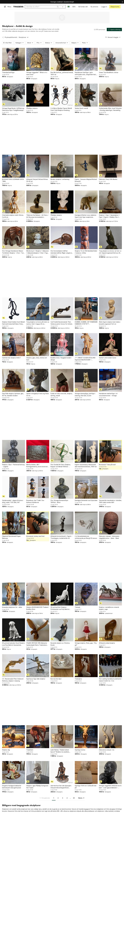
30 (74, 798)
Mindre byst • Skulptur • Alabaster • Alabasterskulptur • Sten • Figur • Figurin (37, 252)
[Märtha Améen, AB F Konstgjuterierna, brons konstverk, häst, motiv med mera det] (37, 451)
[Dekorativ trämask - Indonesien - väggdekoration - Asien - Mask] (110, 523)
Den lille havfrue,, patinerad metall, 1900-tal (62, 73)
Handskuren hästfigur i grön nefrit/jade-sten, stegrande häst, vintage (85, 73)
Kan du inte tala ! (56, 679)
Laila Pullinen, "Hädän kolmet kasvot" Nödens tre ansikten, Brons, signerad (60, 751)
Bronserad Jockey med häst (35, 536)
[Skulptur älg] (13, 736)
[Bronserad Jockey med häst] (38, 523)
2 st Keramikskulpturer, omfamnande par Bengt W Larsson (86, 537)
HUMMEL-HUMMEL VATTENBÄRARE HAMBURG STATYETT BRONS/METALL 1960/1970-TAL (86, 323)
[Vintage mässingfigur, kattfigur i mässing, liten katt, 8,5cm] (86, 380)
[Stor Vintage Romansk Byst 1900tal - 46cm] (62, 487)
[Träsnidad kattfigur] (13, 59)
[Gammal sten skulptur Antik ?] (13, 344)
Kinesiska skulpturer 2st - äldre (12, 607)
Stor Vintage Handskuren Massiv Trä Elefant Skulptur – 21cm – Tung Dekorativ (13, 252)
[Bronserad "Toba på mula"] (110, 451)
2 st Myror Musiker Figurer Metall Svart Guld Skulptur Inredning (61, 109)
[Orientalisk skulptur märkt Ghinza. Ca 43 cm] (13, 201)
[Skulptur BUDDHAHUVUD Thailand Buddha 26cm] (37, 594)
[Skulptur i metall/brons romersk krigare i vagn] (110, 594)
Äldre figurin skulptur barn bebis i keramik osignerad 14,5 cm (109, 323)
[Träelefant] (37, 736)
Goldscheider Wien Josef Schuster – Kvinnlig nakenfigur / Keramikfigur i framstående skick (110, 109)
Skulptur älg (6, 750)
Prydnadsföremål (11, 37)
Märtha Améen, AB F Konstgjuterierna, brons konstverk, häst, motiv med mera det (37, 466)
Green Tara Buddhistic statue (108, 72)
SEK (73, 6)
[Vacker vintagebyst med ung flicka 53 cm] (37, 380)
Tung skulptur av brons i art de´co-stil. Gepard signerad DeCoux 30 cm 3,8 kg (110, 252)
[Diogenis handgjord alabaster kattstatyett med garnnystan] (13, 772)
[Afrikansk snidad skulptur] (110, 629)
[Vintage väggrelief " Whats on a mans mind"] (37, 59)
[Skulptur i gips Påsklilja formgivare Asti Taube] (37, 772)
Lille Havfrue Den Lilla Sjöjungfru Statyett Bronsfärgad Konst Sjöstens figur (61, 787)
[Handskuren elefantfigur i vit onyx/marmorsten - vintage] (110, 380)
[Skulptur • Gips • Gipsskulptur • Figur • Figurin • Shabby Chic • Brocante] (110, 201)
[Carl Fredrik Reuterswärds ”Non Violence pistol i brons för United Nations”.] (62, 308)
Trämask (77, 607)
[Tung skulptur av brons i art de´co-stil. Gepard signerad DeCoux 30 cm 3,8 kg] (110, 237)
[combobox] (42, 6)
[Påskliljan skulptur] (37, 95)
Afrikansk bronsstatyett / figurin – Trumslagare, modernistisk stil (61, 537)
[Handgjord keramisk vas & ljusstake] (86, 487)
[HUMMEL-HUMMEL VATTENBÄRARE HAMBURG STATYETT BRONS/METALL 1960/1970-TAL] (86, 308)
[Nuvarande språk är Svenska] (68, 6)
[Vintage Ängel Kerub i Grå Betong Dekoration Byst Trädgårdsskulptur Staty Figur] (13, 95)
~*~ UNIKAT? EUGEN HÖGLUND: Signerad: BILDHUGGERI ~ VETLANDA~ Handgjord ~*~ (85, 359)
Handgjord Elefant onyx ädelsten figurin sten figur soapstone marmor (85, 216)
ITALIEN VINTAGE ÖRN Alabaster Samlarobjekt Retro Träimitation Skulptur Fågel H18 (36, 644)
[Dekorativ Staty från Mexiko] (110, 166)
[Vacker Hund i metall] (86, 95)
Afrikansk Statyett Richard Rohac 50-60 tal (37, 180)
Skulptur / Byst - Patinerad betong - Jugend (13, 465)
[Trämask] (86, 594)
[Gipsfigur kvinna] (86, 736)
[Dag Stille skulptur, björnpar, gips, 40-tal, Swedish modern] (13, 380)
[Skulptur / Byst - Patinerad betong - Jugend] (13, 451)
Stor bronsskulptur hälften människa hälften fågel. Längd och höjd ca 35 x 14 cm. (62, 252)
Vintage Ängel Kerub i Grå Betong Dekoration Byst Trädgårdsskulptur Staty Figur (13, 109)
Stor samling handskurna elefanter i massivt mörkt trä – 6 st (110, 680)
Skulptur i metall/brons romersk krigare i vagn (109, 608)
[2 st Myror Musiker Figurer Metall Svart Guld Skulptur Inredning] (62, 95)
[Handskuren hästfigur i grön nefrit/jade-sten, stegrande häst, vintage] (86, 59)
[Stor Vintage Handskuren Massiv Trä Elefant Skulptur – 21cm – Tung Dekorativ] (13, 237)
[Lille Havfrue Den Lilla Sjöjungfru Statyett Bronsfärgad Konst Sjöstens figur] (62, 772)
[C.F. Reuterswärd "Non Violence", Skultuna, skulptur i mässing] (13, 665)
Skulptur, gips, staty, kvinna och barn (36, 359)
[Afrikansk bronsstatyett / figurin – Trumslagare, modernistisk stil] (62, 523)
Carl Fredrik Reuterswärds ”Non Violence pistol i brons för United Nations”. (61, 323)
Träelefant (29, 750)
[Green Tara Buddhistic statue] (110, 59)
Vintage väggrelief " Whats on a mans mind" (36, 73)
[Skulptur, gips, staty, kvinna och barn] (37, 344)
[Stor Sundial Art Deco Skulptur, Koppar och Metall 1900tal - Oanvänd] (62, 451)
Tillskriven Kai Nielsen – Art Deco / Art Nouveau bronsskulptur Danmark (37, 216)
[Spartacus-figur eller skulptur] (37, 665)
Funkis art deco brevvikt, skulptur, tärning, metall (61, 394)
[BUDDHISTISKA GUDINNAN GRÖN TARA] (13, 166)
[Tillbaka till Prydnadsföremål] (3, 37)
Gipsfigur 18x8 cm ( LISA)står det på (85, 787)
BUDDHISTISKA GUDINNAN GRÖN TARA (13, 180)
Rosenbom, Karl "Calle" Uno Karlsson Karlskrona (35, 501)
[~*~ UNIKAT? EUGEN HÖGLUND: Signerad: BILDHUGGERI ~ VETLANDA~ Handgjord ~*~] (86, 344)
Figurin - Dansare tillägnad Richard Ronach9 (86, 180)
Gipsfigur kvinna (80, 750)
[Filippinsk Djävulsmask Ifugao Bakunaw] (13, 523)
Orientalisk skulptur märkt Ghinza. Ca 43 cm (13, 216)
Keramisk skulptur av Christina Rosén (60, 644)
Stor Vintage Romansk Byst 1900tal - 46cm (59, 501)
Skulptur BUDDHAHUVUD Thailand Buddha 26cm (37, 608)
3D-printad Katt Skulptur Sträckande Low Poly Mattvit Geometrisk (60, 608)
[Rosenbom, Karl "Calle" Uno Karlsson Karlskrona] (37, 487)
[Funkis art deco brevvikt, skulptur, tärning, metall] (62, 380)
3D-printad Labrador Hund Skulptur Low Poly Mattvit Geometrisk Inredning (13, 644)
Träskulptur (78, 679)
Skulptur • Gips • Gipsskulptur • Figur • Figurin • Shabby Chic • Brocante (109, 216)
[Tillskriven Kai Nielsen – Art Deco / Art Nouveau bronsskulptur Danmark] (37, 201)
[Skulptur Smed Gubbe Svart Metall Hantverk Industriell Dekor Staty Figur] (13, 308)
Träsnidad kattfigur (8, 72)
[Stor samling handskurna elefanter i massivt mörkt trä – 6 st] (110, 665)
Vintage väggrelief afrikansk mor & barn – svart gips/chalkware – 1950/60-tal (110, 787)
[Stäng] (122, 2)
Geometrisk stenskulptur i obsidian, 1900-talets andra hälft (110, 501)
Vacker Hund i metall (81, 108)
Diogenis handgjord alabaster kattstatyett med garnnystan (11, 787)
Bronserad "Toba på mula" (107, 464)
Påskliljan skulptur (32, 108)
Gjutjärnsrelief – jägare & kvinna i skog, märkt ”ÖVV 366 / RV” (12, 501)
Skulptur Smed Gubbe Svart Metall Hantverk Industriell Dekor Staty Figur (13, 323)
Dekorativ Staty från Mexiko (108, 179)
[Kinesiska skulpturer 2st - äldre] (13, 594)
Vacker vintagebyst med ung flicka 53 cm (37, 394)
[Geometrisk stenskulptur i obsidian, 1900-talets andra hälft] (110, 487)
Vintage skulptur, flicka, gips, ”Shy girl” (86, 644)
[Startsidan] (18, 6)
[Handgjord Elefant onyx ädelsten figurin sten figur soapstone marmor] (86, 201)
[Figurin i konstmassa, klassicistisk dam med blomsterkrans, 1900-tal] (86, 451)
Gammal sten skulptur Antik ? (11, 358)
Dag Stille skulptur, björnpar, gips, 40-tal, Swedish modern (13, 394)
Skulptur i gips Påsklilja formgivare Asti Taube (37, 787)
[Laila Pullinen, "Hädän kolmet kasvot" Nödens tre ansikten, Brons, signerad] (62, 736)
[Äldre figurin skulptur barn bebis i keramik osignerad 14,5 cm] (110, 308)
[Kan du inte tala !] (62, 665)
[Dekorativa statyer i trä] (110, 736)
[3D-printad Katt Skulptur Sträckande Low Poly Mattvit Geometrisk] (62, 594)
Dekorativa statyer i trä (106, 750)
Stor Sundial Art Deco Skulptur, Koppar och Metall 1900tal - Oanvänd (61, 466)
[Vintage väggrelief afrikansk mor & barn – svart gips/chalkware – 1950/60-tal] (110, 772)
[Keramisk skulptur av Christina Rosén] (62, 629)
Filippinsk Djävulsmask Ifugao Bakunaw (11, 537)
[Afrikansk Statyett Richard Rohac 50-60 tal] (37, 166)
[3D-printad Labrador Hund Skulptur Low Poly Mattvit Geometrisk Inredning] (13, 629)
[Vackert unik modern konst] (110, 344)
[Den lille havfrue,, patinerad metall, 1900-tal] (62, 59)
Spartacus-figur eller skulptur (35, 679)
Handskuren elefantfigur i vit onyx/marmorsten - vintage (108, 394)
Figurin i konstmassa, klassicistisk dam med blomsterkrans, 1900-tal (85, 465)
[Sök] (58, 6)
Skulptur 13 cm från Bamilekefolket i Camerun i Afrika (86, 252)
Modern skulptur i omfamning (60, 179)
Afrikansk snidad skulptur (107, 643)
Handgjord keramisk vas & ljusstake (86, 500)
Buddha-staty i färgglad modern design (61, 359)
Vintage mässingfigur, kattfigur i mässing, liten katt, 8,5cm (85, 394)
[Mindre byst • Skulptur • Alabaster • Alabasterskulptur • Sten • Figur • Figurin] (37, 237)
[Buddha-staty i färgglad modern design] (62, 344)
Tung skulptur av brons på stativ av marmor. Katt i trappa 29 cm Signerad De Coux (37, 323)
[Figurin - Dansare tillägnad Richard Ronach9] (86, 166)
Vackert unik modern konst (107, 358)
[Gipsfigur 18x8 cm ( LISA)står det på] (86, 772)
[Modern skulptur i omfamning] (62, 166)
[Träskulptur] (86, 665)
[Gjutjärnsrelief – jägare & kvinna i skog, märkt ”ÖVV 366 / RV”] (13, 487)
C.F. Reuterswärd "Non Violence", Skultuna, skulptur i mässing (13, 680)
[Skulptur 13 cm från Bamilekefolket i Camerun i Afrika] (86, 237)
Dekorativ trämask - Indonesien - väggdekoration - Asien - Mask (109, 537)
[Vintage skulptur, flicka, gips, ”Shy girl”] (86, 629)
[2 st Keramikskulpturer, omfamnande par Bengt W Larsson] (86, 523)
